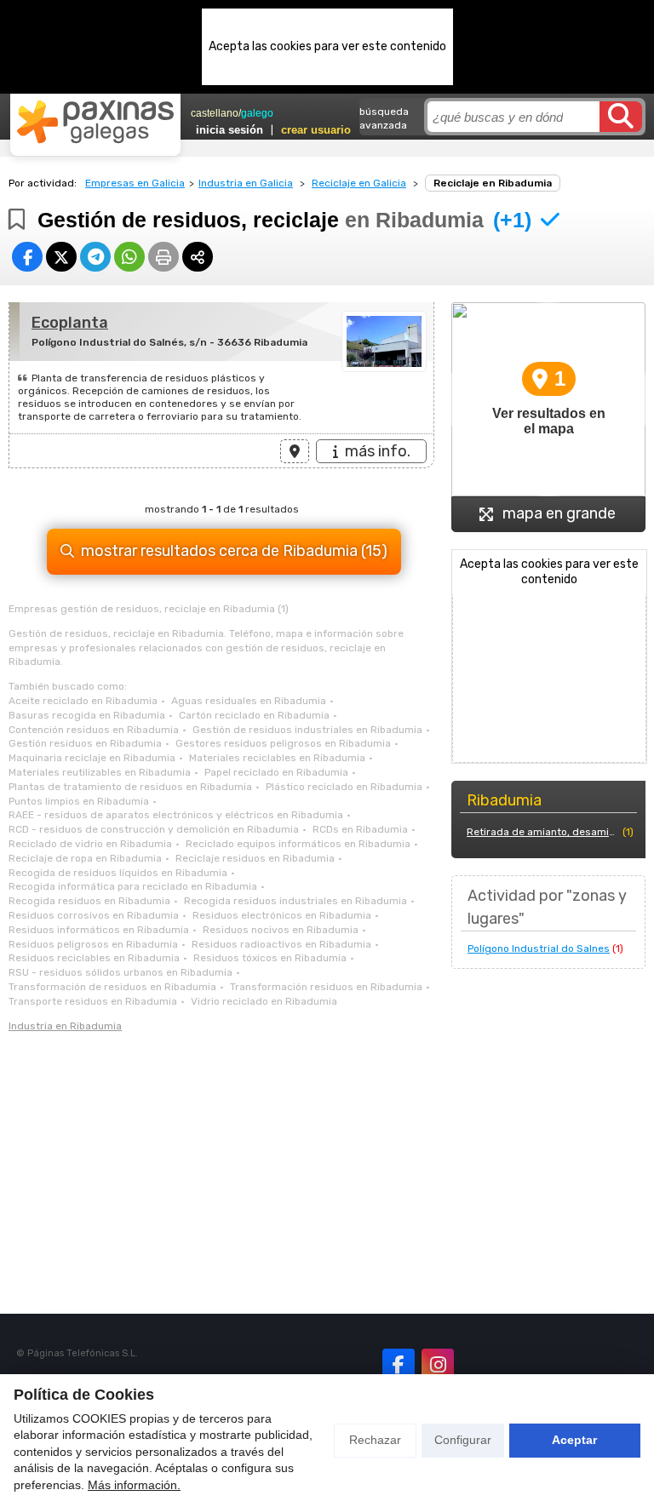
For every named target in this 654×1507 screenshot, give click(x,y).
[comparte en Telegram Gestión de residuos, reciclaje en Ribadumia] (95, 257)
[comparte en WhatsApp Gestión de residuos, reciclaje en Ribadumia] (129, 257)
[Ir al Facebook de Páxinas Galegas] (398, 1365)
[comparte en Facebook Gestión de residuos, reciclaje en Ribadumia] (27, 257)
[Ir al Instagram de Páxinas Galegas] (438, 1365)
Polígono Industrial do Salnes (539, 948)
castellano (214, 113)
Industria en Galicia (245, 183)
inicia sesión (229, 129)
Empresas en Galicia (135, 183)
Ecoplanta (70, 322)
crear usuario (316, 129)
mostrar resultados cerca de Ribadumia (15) (234, 550)
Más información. (134, 1485)
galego (257, 113)
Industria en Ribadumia (65, 1026)
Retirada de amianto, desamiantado (543, 832)
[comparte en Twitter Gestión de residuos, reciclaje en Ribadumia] (61, 257)
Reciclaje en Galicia (359, 183)
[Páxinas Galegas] (95, 122)
